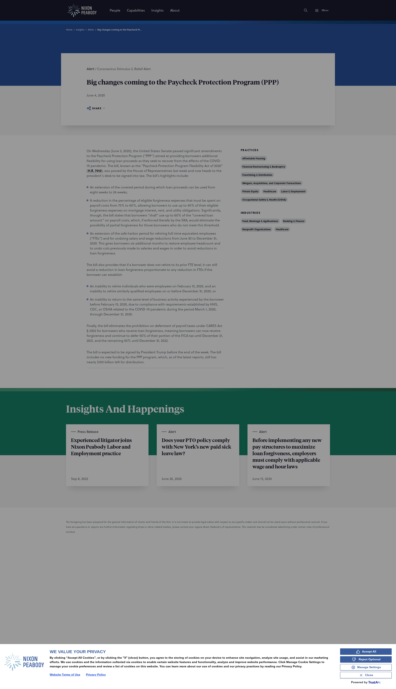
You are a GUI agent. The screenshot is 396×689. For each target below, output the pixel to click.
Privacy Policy (96, 674)
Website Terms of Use (65, 674)
